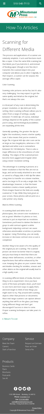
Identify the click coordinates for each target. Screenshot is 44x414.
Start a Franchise (9, 349)
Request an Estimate (33, 343)
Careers (5, 346)
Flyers (4, 369)
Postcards (6, 375)
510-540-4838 (24, 399)
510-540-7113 (21, 3)
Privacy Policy (37, 408)
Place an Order (31, 346)
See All (5, 378)
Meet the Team (8, 343)
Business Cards (8, 366)
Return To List (10, 319)
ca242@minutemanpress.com (22, 402)
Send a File (29, 349)
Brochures (6, 372)
